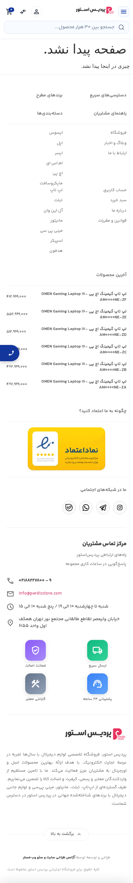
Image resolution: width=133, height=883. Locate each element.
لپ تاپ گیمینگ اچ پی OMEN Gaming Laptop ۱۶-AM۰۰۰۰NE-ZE (84, 314)
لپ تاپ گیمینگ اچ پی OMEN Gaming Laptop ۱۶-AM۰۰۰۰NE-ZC (84, 349)
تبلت (58, 200)
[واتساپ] (86, 507)
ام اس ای (54, 163)
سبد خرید (118, 200)
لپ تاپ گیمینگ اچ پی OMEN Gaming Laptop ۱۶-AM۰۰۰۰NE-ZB (84, 367)
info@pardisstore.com (40, 593)
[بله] (69, 507)
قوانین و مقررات (112, 220)
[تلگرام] (103, 507)
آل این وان (53, 210)
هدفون (56, 251)
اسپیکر (56, 241)
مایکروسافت (51, 183)
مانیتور (56, 220)
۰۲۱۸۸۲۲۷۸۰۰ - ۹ (35, 580)
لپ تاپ (56, 190)
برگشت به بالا (67, 834)
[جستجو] (121, 27)
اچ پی (58, 173)
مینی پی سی (51, 230)
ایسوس (56, 132)
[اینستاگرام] (120, 507)
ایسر (59, 153)
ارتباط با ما (117, 153)
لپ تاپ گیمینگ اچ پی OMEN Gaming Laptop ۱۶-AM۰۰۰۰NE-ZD (84, 332)
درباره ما (119, 210)
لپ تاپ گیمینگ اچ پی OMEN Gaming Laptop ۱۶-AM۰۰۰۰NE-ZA (84, 384)
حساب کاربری (115, 190)
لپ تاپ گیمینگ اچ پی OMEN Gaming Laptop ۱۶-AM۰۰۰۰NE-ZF (84, 297)
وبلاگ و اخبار (115, 143)
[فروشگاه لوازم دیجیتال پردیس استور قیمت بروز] (94, 10)
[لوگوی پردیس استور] (94, 734)
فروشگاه (118, 132)
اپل (60, 143)
